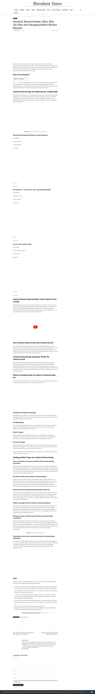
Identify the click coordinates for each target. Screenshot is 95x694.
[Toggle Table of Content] (25, 79)
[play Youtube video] (35, 327)
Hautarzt (17, 82)
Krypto (28, 10)
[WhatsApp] (23, 33)
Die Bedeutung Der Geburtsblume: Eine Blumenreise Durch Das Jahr (50, 633)
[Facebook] (14, 33)
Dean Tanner (17, 30)
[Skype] (28, 648)
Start (14, 16)
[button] (80, 10)
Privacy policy (87, 692)
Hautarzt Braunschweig (24, 617)
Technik (16, 10)
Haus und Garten (56, 10)
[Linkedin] (23, 648)
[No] (93, 692)
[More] (26, 33)
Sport (71, 10)
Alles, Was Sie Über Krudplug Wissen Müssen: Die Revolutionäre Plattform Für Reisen (23, 633)
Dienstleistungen (40, 10)
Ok (91, 692)
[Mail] (25, 648)
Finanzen (22, 10)
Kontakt (16, 13)
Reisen (33, 10)
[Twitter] (17, 33)
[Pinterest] (20, 33)
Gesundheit (65, 10)
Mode (48, 10)
